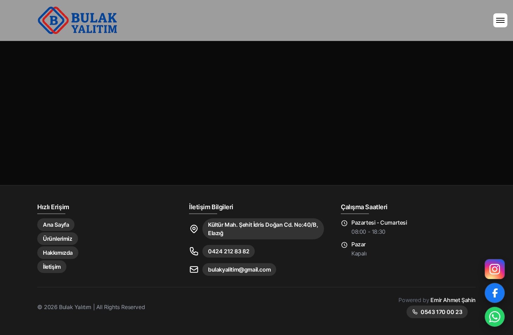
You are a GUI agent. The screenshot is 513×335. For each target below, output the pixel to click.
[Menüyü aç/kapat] (500, 20)
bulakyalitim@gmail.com (239, 269)
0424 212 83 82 (228, 251)
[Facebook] (495, 293)
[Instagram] (495, 269)
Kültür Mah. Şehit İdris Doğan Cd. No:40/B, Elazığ (263, 229)
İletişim (52, 266)
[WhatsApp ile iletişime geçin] (495, 317)
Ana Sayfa (56, 224)
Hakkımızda (58, 252)
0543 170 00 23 (441, 311)
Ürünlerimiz (57, 238)
